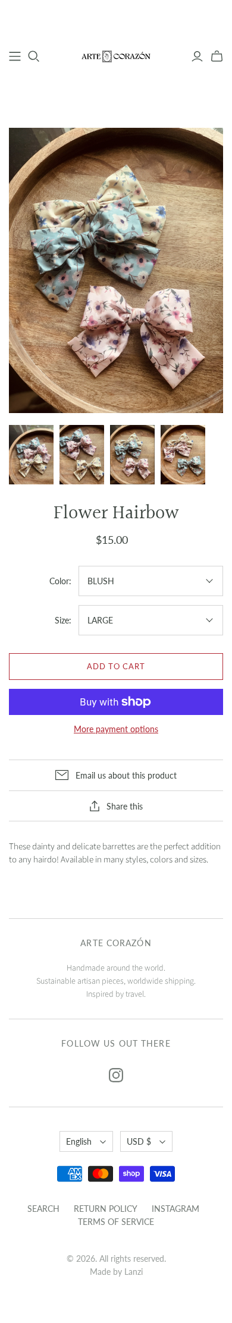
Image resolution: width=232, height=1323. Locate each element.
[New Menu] (15, 56)
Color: (60, 581)
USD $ (139, 1141)
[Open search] (34, 56)
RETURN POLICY (105, 1209)
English (79, 1141)
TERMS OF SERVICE (116, 1222)
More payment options (116, 729)
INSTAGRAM (175, 1209)
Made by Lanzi (116, 1272)
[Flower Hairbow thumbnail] (31, 454)
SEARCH (43, 1209)
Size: (63, 620)
